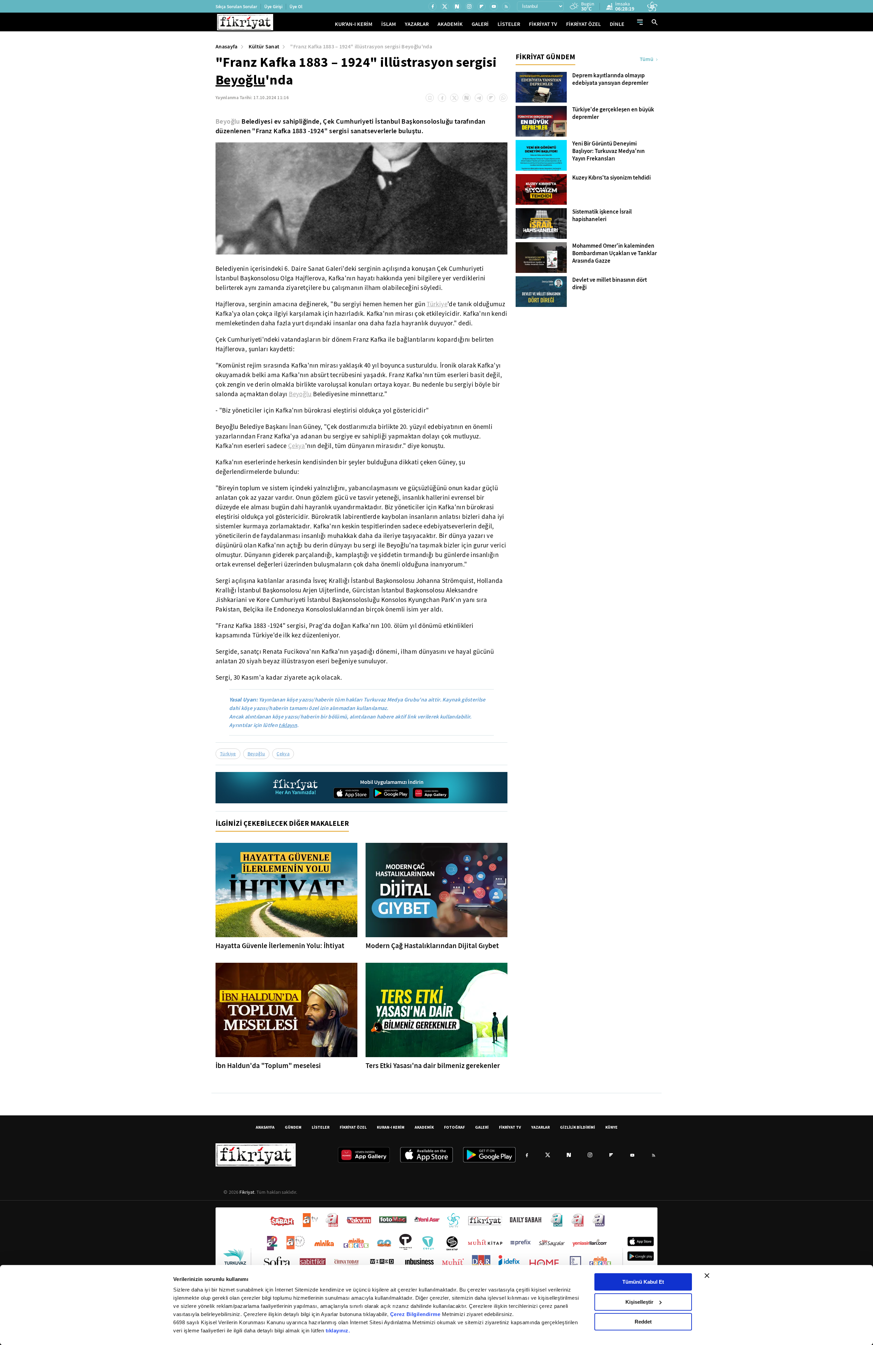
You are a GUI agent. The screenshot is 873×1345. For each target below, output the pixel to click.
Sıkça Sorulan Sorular (236, 7)
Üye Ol (296, 7)
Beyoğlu (240, 79)
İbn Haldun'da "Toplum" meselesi (268, 1065)
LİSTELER (509, 24)
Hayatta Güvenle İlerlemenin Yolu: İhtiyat (280, 945)
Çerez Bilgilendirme (416, 1314)
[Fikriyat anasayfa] (296, 788)
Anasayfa (227, 46)
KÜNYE (611, 1127)
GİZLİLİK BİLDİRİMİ (577, 1127)
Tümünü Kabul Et (643, 1282)
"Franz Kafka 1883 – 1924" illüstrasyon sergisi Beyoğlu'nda (361, 46)
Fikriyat (246, 1192)
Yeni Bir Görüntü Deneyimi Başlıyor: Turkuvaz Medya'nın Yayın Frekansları (608, 151)
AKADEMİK (450, 24)
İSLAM (388, 24)
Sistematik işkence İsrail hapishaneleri (602, 215)
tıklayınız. (338, 1330)
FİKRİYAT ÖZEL (583, 24)
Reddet (643, 1322)
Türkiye (437, 304)
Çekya (296, 446)
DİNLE (617, 24)
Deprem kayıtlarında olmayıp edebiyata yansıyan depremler (610, 79)
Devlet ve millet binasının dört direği (609, 283)
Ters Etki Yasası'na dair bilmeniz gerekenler (433, 1065)
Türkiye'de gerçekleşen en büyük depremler (613, 113)
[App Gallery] (431, 793)
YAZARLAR (417, 24)
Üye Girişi (273, 7)
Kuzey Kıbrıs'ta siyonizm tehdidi (611, 178)
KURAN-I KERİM (390, 1127)
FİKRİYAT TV (543, 24)
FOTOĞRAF (454, 1127)
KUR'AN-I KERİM (353, 24)
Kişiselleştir (639, 1302)
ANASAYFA (265, 1127)
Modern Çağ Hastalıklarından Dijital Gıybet (432, 945)
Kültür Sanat (264, 46)
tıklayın (288, 725)
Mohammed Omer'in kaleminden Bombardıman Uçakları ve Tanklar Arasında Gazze (614, 253)
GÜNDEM (293, 1127)
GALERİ (480, 24)
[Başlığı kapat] (707, 1275)
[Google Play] (391, 793)
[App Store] (352, 793)
